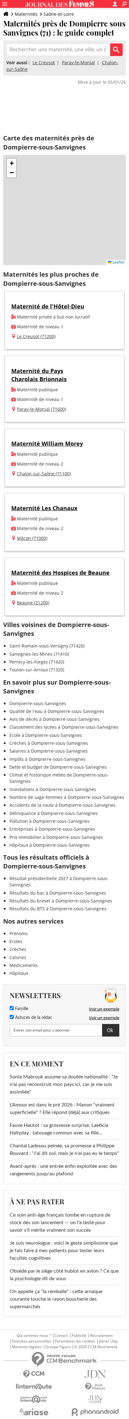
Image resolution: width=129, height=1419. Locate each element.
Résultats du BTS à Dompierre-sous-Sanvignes (57, 909)
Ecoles (16, 941)
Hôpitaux (18, 973)
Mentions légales (27, 1347)
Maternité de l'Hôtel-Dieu (47, 306)
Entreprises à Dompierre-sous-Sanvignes (52, 829)
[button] (11, 163)
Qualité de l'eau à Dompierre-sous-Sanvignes (56, 711)
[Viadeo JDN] (95, 1399)
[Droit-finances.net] (95, 1387)
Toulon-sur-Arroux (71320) (36, 670)
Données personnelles (31, 1341)
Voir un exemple (104, 1009)
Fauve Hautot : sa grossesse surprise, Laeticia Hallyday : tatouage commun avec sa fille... (59, 1129)
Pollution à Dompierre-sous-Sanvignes (49, 821)
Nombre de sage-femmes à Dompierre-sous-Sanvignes (66, 797)
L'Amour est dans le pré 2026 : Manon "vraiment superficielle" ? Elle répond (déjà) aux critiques (62, 1108)
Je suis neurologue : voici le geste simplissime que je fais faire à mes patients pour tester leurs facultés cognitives (64, 1251)
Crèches (17, 949)
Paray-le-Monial (78, 62)
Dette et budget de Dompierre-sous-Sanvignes (58, 767)
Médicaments (23, 965)
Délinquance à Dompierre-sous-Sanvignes (53, 813)
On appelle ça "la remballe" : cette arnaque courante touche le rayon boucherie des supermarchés (56, 1299)
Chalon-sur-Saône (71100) (44, 474)
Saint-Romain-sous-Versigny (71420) (47, 646)
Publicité (79, 1335)
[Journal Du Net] (95, 1374)
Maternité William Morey (47, 443)
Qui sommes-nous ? (34, 1335)
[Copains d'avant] (33, 1399)
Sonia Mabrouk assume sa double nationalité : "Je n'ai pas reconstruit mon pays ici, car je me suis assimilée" (64, 1084)
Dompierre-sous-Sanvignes (37, 703)
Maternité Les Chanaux (44, 508)
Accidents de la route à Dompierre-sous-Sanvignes (62, 805)
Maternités (26, 14)
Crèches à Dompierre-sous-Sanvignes (48, 743)
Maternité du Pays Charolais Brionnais (39, 374)
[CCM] (33, 1374)
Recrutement (101, 1335)
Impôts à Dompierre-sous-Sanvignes (47, 759)
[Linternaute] (33, 1387)
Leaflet (117, 262)
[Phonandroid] (95, 1412)
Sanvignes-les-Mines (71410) (39, 654)
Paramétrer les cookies (75, 1341)
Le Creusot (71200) (36, 336)
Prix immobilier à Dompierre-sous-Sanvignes (56, 837)
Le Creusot (44, 62)
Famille (21, 1009)
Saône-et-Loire (59, 14)
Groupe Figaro (57, 1347)
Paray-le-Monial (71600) (41, 409)
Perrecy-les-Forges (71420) (36, 662)
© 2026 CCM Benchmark (95, 1347)
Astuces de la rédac (33, 1017)
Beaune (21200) (33, 603)
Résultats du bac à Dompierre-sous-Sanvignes (57, 893)
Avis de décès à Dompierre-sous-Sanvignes (54, 719)
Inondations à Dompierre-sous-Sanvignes (52, 789)
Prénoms (18, 933)
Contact (61, 1335)
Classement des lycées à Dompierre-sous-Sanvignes (63, 727)
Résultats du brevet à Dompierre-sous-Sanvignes (60, 901)
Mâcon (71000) (32, 538)
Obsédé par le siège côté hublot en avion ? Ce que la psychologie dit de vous (64, 1275)
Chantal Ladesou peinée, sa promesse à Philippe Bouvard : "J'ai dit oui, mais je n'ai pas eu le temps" (64, 1149)
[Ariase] (33, 1411)
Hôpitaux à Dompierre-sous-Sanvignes (49, 845)
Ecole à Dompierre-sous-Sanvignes (45, 735)
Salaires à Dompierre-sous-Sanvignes (48, 751)
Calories (17, 957)
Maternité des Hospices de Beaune (60, 572)
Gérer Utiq (108, 1341)
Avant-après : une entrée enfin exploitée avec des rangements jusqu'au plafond (63, 1170)
